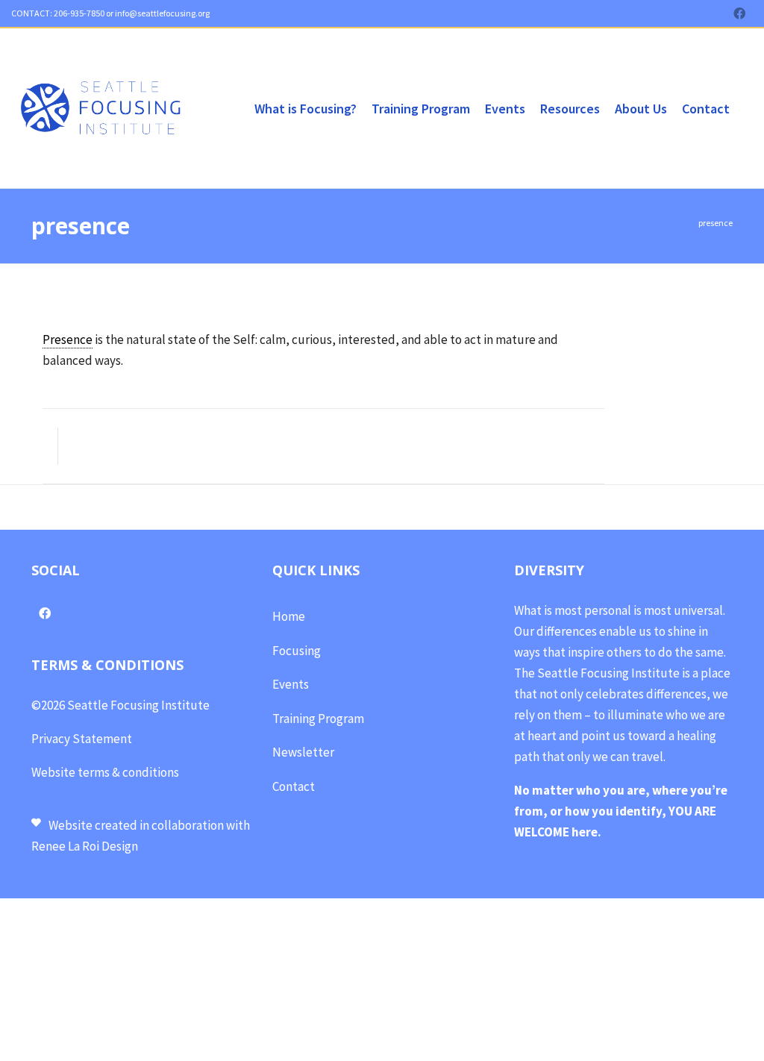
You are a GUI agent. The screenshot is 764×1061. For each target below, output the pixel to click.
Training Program (318, 718)
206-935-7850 (78, 13)
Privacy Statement (81, 738)
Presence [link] (68, 339)
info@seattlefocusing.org (162, 13)
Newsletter (303, 752)
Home (288, 616)
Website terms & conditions (105, 772)
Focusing (296, 650)
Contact (293, 786)
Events (290, 684)
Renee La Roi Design (85, 846)
